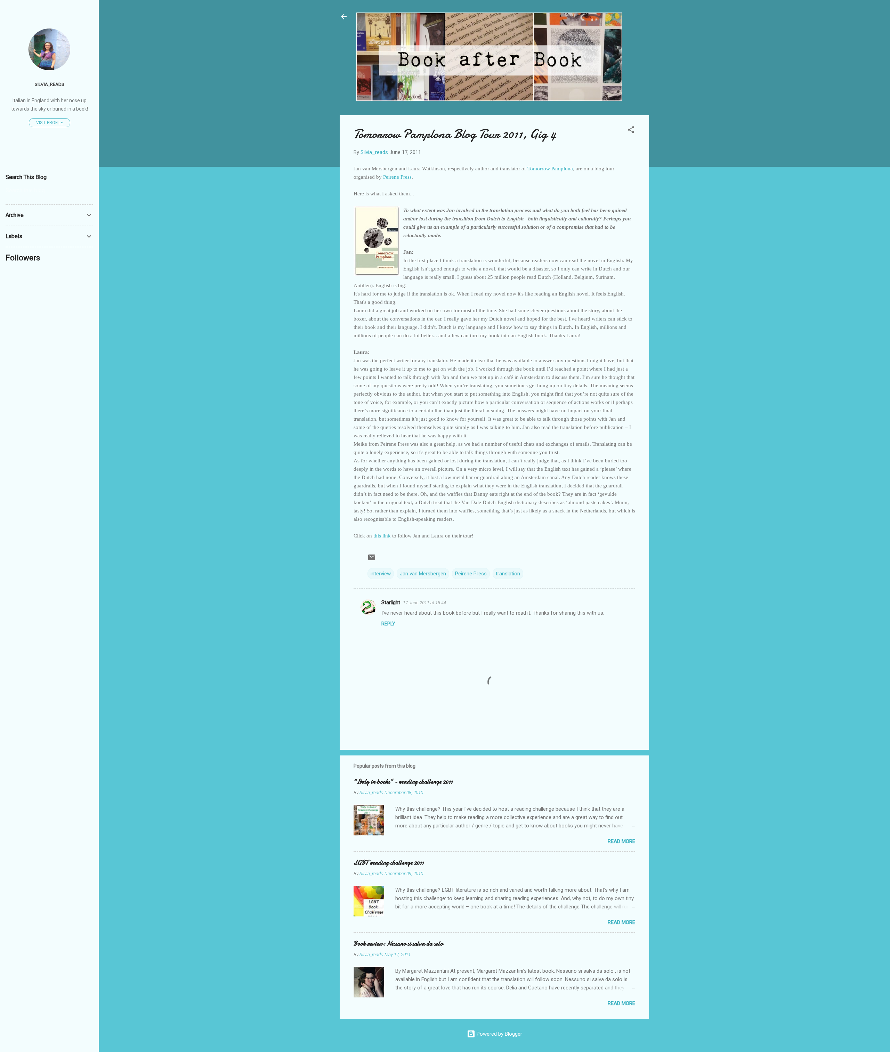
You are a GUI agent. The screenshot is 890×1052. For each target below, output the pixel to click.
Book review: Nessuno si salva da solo (398, 943)
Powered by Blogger (498, 1034)
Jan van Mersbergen (423, 573)
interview (381, 573)
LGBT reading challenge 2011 (389, 862)
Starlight (390, 602)
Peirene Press (397, 177)
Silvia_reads (49, 84)
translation (508, 573)
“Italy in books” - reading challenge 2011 (403, 781)
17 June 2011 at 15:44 (424, 602)
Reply (388, 623)
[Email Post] (371, 560)
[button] (631, 131)
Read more (621, 841)
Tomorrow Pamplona (550, 168)
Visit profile (49, 122)
